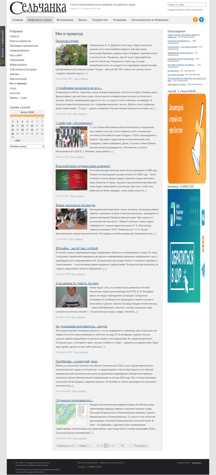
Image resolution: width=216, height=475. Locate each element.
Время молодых (18, 64)
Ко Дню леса (173, 71)
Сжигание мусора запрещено (181, 59)
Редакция (119, 20)
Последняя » (141, 445)
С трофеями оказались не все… (79, 88)
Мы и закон (16, 55)
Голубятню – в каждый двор (76, 361)
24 (13, 134)
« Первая (82, 445)
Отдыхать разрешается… (179, 41)
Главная (17, 20)
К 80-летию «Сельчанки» (23, 69)
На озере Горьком (176, 75)
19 (22, 130)
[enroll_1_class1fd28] (187, 183)
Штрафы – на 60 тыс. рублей (77, 248)
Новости (14, 36)
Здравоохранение (19, 50)
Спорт (13, 88)
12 (22, 125)
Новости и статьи (39, 20)
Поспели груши (67, 41)
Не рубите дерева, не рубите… (182, 65)
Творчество (100, 20)
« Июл (17, 140)
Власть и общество (20, 40)
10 (122, 445)
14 (32, 125)
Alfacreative (196, 463)
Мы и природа (81, 79)
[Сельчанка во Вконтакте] (201, 21)
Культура (15, 92)
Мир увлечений (18, 78)
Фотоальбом (65, 20)
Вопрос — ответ (18, 97)
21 (32, 130)
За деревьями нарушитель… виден (81, 326)
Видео (82, 20)
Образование (17, 59)
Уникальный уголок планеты (180, 53)
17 (13, 130)
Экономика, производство (24, 45)
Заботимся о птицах (177, 84)
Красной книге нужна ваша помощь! (83, 166)
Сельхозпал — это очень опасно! (182, 47)
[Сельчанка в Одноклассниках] (196, 21)
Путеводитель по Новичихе (150, 20)
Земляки (14, 74)
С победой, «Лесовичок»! (74, 123)
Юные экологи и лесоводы (75, 205)
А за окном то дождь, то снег (77, 283)
